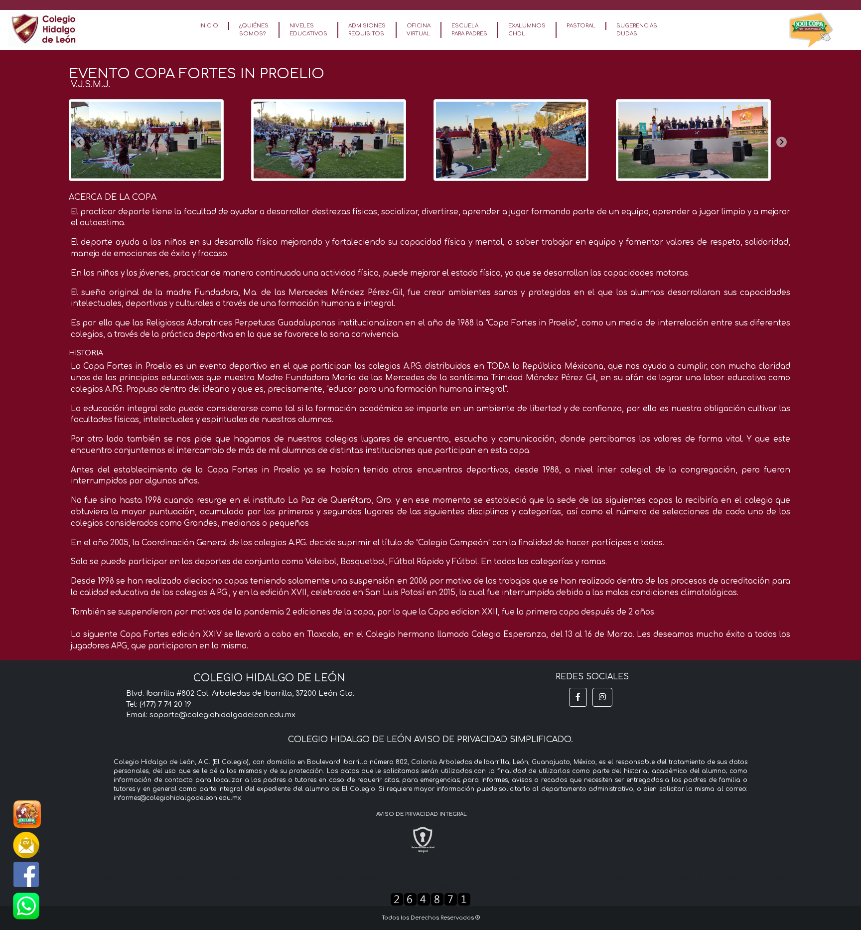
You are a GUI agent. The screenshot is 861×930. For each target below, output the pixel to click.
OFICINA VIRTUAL (418, 29)
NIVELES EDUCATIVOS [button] (308, 29)
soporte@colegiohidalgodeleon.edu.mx (222, 715)
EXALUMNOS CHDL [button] (527, 29)
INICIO (208, 25)
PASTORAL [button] (581, 25)
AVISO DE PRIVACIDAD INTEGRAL (421, 814)
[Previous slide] (79, 142)
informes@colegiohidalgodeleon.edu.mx (177, 797)
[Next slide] (781, 142)
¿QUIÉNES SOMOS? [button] (254, 29)
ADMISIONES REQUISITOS (367, 29)
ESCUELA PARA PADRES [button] (469, 29)
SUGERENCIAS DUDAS (636, 29)
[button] (578, 697)
